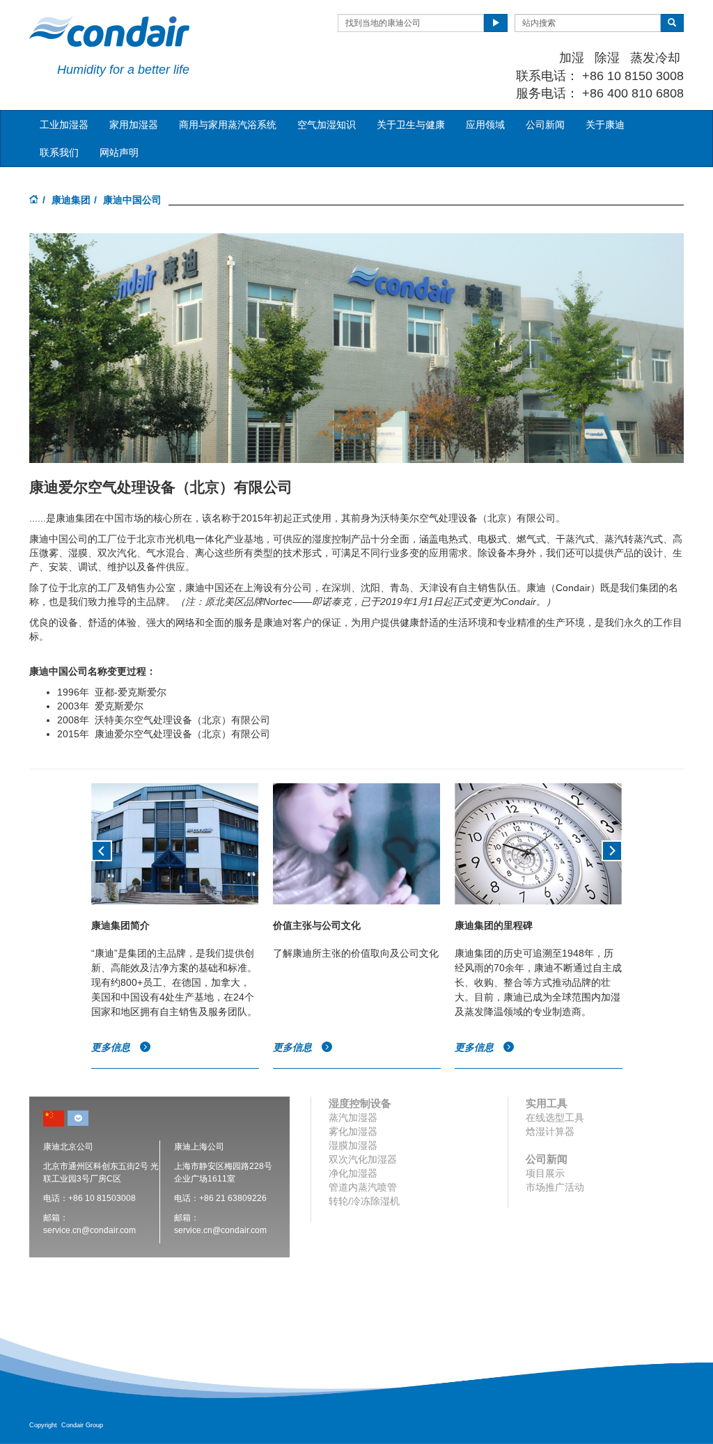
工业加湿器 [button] (64, 124)
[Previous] (101, 849)
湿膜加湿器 (353, 1145)
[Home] (34, 200)
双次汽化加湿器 (363, 1159)
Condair (109, 31)
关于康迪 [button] (605, 124)
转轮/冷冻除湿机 (364, 1201)
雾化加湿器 (353, 1131)
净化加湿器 (353, 1173)
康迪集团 (71, 199)
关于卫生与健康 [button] (411, 124)
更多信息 (112, 1047)
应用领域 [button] (485, 124)
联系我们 (59, 152)
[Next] (612, 849)
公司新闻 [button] (545, 124)
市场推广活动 (555, 1187)
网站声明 (119, 152)
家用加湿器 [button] (133, 124)
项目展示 (545, 1173)
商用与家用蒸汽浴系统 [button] (227, 124)
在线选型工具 (555, 1117)
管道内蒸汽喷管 (363, 1187)
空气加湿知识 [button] (326, 124)
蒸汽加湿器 (353, 1117)
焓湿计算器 (550, 1131)
